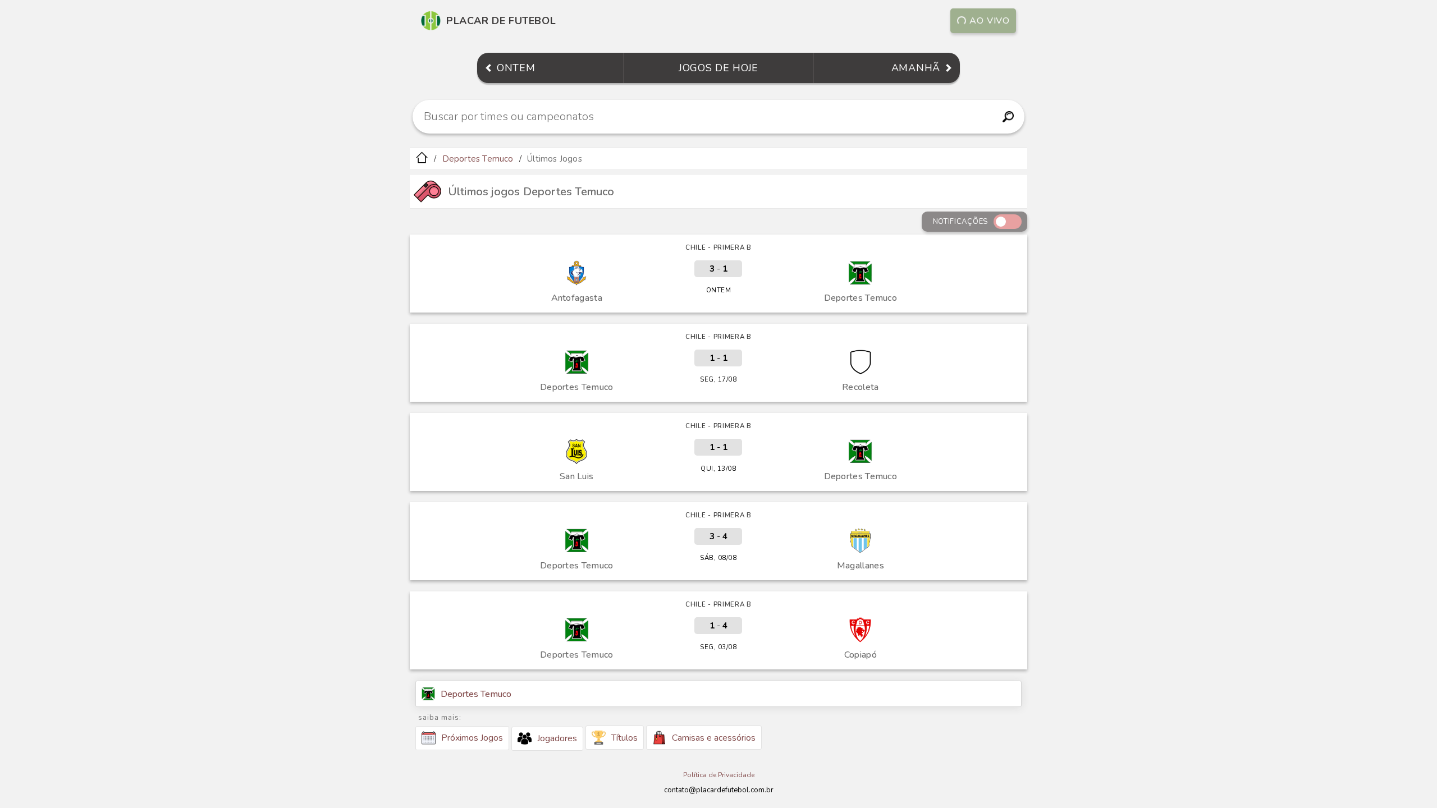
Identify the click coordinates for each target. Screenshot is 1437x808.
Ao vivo (989, 21)
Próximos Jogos (472, 738)
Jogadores (557, 738)
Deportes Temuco (478, 158)
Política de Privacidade (718, 774)
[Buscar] (1008, 116)
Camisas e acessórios (714, 738)
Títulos (624, 738)
